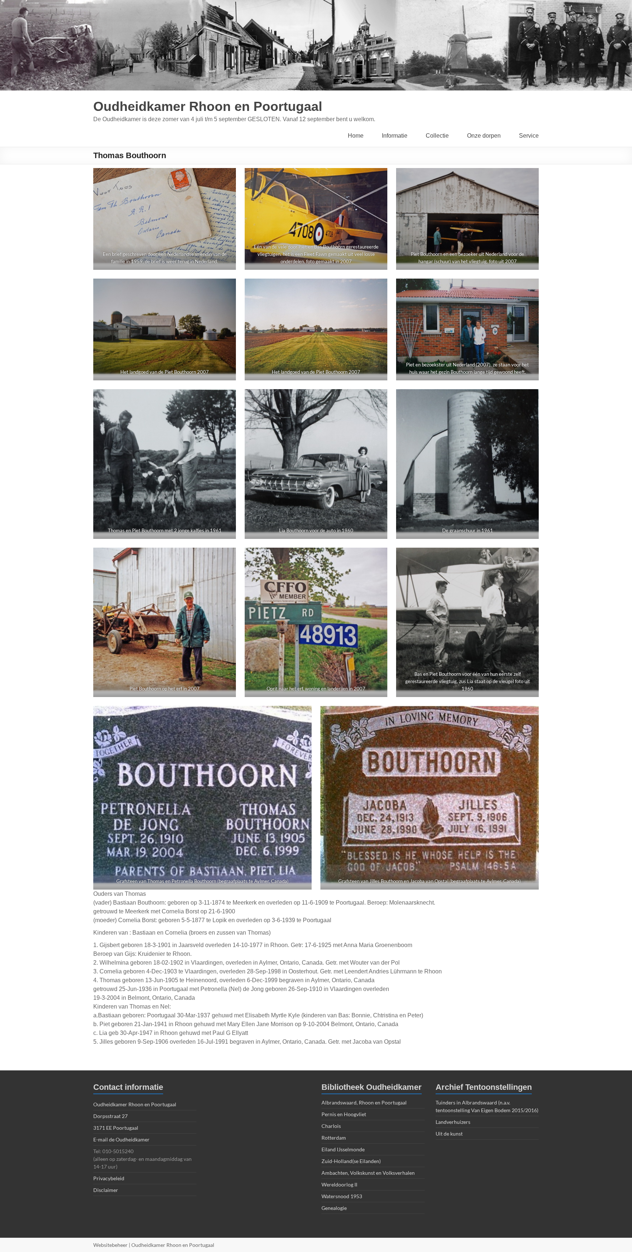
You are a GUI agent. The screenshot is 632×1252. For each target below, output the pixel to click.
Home (356, 136)
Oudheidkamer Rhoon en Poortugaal (207, 106)
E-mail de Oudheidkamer (121, 1139)
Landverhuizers (453, 1122)
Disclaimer (105, 1190)
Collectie (437, 136)
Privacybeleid (108, 1178)
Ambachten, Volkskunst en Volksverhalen (368, 1173)
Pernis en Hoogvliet (343, 1114)
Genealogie (334, 1208)
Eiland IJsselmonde (343, 1149)
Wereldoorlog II (339, 1184)
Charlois (331, 1126)
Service (529, 136)
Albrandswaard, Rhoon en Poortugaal (364, 1102)
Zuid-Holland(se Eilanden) (351, 1161)
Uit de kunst (449, 1133)
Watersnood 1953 (341, 1196)
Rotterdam (333, 1137)
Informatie (394, 136)
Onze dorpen (484, 136)
